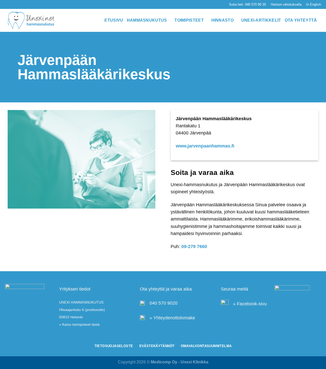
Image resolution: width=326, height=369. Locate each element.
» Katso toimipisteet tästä (79, 324)
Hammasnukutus (147, 20)
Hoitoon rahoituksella (286, 4)
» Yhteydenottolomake (172, 317)
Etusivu (113, 20)
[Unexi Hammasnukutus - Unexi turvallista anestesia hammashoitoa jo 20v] (30, 20)
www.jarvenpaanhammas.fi (205, 145)
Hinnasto (222, 20)
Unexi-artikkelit (261, 20)
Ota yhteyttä (301, 20)
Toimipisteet (189, 20)
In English (313, 4)
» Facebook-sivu (250, 303)
